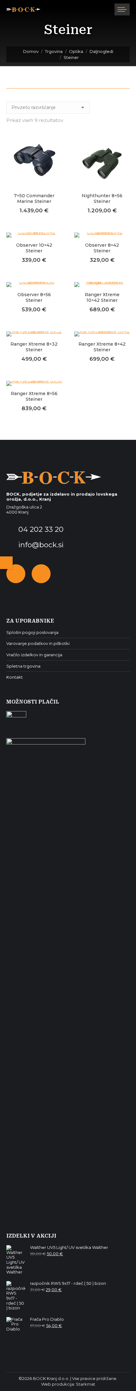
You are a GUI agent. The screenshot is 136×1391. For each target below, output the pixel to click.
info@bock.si (40, 544)
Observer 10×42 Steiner (34, 248)
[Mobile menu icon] (122, 9)
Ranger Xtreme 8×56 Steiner (34, 396)
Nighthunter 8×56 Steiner (102, 198)
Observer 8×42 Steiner (102, 248)
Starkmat (85, 1384)
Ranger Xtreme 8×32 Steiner (34, 347)
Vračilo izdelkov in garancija (34, 654)
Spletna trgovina (23, 666)
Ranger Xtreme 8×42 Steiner (102, 347)
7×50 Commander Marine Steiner (34, 198)
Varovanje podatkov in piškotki (38, 643)
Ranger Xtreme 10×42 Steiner (102, 297)
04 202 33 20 (40, 529)
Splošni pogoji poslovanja (32, 632)
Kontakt (14, 677)
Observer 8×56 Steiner (34, 297)
